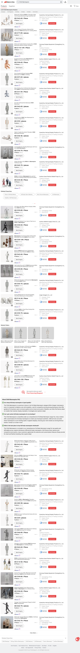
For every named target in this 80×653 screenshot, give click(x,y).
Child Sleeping (5, 641)
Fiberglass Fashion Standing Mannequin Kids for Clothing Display (25, 544)
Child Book (23, 11)
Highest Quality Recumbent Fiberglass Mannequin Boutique (24, 133)
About (22, 647)
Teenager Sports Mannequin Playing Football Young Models (24, 603)
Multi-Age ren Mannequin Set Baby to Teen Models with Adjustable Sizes (25, 456)
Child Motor (29, 11)
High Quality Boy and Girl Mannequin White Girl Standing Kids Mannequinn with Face (25, 266)
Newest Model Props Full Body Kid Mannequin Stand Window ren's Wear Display (24, 251)
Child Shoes (17, 11)
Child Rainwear (29, 641)
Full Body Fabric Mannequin (24, 194)
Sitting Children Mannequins (17, 641)
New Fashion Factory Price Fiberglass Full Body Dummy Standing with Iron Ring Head (25, 485)
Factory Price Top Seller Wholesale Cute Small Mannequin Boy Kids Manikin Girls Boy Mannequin (25, 573)
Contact (44, 647)
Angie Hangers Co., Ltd (45, 295)
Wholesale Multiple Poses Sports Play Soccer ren (25, 222)
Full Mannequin (37, 641)
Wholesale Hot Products (34, 645)
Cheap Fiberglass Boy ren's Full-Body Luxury (25, 162)
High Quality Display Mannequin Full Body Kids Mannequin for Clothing (25, 529)
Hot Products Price (23, 645)
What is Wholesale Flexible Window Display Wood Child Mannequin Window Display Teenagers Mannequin (7, 341)
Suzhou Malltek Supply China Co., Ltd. (49, 59)
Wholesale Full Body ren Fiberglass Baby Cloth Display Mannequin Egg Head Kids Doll (25, 15)
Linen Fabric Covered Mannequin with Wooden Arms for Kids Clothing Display (24, 376)
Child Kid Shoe (35, 11)
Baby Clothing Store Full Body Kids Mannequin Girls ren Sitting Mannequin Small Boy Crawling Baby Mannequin (25, 88)
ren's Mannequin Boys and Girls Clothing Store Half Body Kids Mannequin (25, 559)
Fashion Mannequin (58, 641)
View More (33, 633)
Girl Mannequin (53, 194)
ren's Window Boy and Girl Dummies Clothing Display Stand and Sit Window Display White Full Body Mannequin (25, 177)
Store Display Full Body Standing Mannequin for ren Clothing (23, 74)
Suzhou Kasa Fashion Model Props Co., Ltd (51, 88)
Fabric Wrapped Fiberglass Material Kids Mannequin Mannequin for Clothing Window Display (26, 30)
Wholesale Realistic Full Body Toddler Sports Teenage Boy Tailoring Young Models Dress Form (26, 441)
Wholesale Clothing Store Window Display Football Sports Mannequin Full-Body (24, 470)
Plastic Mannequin (47, 641)
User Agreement (29, 647)
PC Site (49, 645)
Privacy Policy (38, 647)
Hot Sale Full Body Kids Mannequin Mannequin (24, 103)
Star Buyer (44, 645)
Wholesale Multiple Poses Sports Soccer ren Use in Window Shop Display (24, 588)
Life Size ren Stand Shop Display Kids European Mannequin (24, 310)
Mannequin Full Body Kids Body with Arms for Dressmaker (25, 514)
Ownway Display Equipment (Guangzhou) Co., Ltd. (52, 45)
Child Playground (10, 11)
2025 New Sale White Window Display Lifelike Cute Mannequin (25, 207)
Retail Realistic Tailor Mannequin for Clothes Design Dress (24, 118)
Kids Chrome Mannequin (40, 194)
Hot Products (14, 645)
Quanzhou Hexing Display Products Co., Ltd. (51, 15)
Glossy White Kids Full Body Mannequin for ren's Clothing (24, 361)
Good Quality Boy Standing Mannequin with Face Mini (25, 147)
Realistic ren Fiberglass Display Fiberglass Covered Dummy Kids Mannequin (25, 500)
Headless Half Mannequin (8, 197)
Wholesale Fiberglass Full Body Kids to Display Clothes (26, 280)
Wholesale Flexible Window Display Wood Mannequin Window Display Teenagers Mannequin (25, 44)
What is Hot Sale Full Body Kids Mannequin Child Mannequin (34, 341)
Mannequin (3, 11)
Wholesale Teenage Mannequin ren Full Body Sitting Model (26, 617)
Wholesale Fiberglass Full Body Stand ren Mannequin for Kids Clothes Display (25, 347)
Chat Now (44, 23)
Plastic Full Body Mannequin (9, 194)
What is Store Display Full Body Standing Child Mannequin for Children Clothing (20, 341)
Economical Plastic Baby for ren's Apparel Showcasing (24, 59)
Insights (55, 645)
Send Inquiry (19, 23)
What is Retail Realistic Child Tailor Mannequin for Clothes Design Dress (47, 341)
